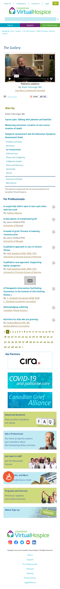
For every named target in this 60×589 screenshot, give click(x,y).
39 (30, 341)
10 (30, 331)
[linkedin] (34, 542)
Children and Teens (14, 141)
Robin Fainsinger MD (32, 87)
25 (30, 336)
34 (12, 341)
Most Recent (11, 182)
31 (51, 336)
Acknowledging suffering (15, 307)
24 (26, 336)
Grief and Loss (12, 153)
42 (41, 341)
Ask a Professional (14, 433)
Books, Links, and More (16, 475)
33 (9, 341)
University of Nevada (13, 225)
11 (33, 331)
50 (20, 346)
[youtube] (28, 542)
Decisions (10, 145)
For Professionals (13, 149)
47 (9, 346)
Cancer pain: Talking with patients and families (28, 119)
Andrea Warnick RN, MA (18, 322)
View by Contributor (14, 178)
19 (9, 336)
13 (40, 331)
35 (16, 341)
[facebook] (16, 542)
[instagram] (10, 542)
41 (38, 341)
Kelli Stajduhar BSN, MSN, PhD (21, 253)
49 (16, 346)
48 (12, 346)
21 (16, 336)
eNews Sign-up (12, 510)
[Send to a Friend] (5, 96)
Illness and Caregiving (15, 157)
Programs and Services (16, 490)
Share (38, 96)
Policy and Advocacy (14, 165)
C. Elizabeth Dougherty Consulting (19, 301)
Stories (9, 172)
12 (36, 331)
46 (5, 346)
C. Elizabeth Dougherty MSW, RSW (23, 298)
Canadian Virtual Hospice (15, 310)
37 (23, 341)
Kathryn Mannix (14, 213)
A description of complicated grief (20, 218)
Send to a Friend (12, 97)
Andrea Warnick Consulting (16, 326)
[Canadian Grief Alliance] (30, 400)
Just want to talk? (13, 456)
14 (43, 331)
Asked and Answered (15, 414)
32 (5, 341)
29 (44, 336)
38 (27, 341)
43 (45, 341)
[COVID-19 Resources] (30, 380)
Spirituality (10, 168)
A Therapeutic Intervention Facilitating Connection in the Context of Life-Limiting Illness (24, 291)
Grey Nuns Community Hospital (30, 90)
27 (37, 336)
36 (19, 341)
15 (46, 331)
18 (5, 336)
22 (19, 336)
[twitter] (22, 542)
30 (48, 336)
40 (34, 341)
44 (48, 341)
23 (22, 336)
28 (40, 336)
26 (33, 336)
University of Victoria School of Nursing (22, 256)
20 (12, 336)
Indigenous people (14, 161)
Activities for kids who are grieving (20, 319)
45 (52, 341)
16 (49, 331)
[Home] (30, 7)
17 (53, 331)
